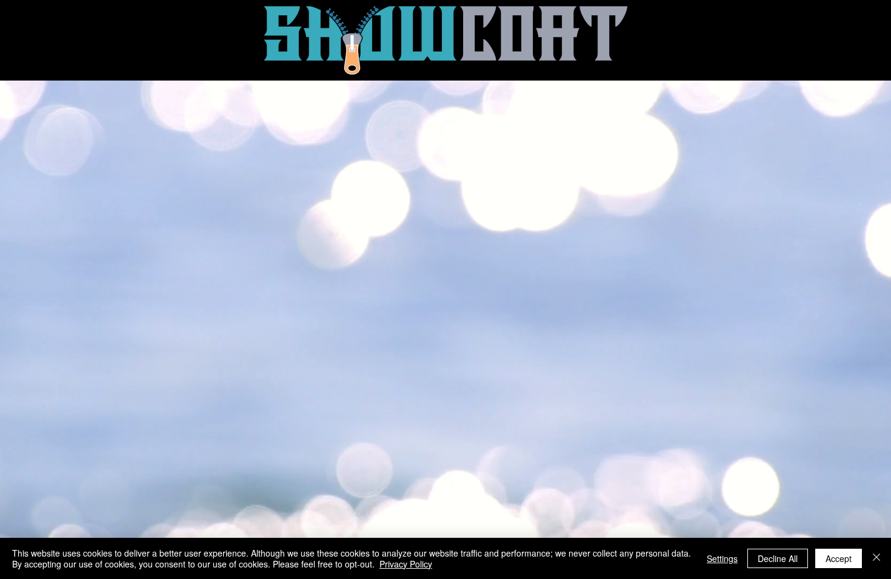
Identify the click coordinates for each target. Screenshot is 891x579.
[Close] (876, 558)
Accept (839, 558)
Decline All (778, 558)
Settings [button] (722, 558)
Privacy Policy (405, 564)
